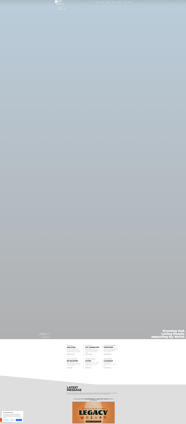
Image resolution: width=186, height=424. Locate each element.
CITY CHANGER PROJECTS (62, 9)
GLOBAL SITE (60, 7)
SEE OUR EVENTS (107, 367)
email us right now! (42, 334)
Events (113, 2)
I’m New (102, 2)
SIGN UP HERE (88, 354)
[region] (12, 416)
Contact (129, 2)
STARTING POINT (70, 354)
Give (125, 2)
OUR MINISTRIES (107, 354)
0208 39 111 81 (43, 333)
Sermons (108, 2)
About (97, 2)
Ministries (119, 2)
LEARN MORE (70, 367)
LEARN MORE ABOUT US (46, 337)
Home (93, 2)
